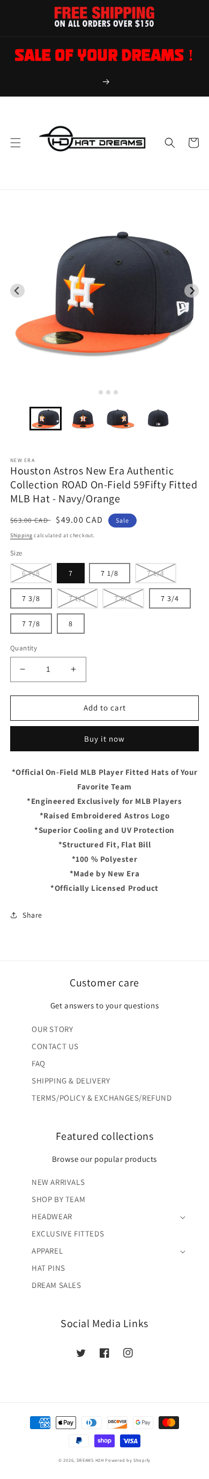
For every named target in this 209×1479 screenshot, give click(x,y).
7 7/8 (31, 623)
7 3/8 (31, 598)
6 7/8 (31, 573)
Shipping (21, 535)
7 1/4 (156, 573)
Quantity (23, 648)
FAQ (39, 1063)
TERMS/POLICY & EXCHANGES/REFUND (102, 1098)
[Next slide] (191, 290)
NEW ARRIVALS (58, 1182)
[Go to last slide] (17, 290)
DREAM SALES (56, 1285)
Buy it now (104, 739)
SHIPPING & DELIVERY (71, 1080)
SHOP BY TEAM (58, 1199)
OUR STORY (52, 1029)
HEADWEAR (52, 1216)
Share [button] (32, 915)
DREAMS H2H (90, 1460)
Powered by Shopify (128, 1460)
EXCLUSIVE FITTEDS (68, 1233)
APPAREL (47, 1251)
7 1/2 (77, 598)
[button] (15, 143)
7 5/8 (123, 598)
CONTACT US (55, 1046)
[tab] (93, 392)
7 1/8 (109, 573)
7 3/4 (170, 598)
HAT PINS (48, 1268)
